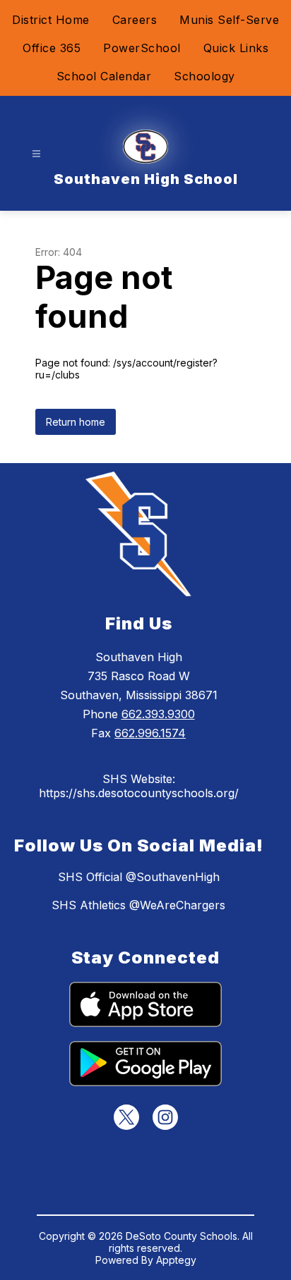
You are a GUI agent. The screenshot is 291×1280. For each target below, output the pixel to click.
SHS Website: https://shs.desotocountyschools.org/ (139, 786)
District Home (51, 20)
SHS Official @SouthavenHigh (139, 877)
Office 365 (52, 48)
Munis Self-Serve (229, 20)
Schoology (204, 76)
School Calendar (104, 76)
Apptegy (176, 1260)
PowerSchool (142, 48)
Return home (75, 422)
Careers (135, 20)
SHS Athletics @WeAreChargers (138, 905)
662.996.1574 (150, 733)
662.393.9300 (158, 714)
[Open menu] (36, 154)
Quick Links (236, 48)
